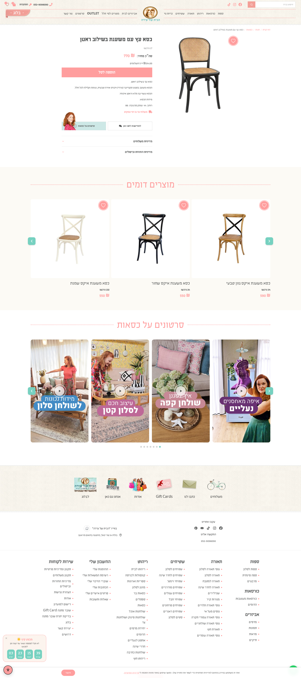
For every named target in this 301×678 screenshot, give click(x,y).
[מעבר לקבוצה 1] (160, 447)
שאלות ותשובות (99, 599)
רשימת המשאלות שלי (95, 575)
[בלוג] (18, 14)
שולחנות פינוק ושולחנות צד (131, 620)
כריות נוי (168, 13)
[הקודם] (269, 241)
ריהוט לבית (138, 569)
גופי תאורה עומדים (208, 635)
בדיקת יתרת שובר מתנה (56, 616)
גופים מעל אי (212, 611)
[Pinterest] (196, 528)
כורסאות (210, 13)
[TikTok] (229, 4)
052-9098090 (40, 4)
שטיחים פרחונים (172, 605)
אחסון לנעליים (136, 640)
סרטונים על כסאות (86, 126)
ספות (220, 13)
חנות (257, 29)
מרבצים (252, 581)
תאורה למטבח (211, 581)
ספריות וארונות (136, 581)
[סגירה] (6, 638)
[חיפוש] (251, 4)
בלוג (68, 622)
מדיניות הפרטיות (131, 673)
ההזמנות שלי (100, 569)
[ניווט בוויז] (87, 528)
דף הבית (266, 29)
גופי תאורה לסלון (209, 569)
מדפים (253, 622)
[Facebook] (240, 4)
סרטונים (79, 13)
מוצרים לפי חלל (110, 13)
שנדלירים (214, 593)
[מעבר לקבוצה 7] (141, 447)
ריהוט (200, 13)
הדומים (252, 604)
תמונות (253, 628)
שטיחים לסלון (173, 569)
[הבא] (32, 241)
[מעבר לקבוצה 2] (157, 447)
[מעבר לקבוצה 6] (144, 447)
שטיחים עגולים (173, 593)
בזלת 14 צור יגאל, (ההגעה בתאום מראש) (97, 535)
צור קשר (68, 13)
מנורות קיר (213, 599)
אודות (67, 598)
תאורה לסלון (212, 575)
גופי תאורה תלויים (209, 605)
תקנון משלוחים (62, 575)
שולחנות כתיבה (136, 652)
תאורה (190, 13)
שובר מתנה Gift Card (57, 610)
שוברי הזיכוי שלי (97, 581)
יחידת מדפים (137, 628)
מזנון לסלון (138, 587)
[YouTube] (202, 528)
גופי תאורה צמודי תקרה (205, 617)
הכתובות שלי (100, 587)
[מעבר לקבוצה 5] (147, 447)
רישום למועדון (62, 604)
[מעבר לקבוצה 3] (154, 447)
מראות (253, 634)
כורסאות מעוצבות (246, 598)
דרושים (66, 634)
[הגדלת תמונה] (199, 75)
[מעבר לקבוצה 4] (150, 447)
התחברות (24, 4)
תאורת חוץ (213, 629)
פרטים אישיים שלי (96, 593)
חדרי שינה (139, 646)
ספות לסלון (250, 569)
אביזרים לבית (129, 13)
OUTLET (93, 13)
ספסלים (140, 599)
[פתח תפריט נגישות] (8, 670)
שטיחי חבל (175, 599)
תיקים (253, 640)
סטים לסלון (175, 617)
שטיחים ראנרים (172, 611)
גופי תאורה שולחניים (207, 623)
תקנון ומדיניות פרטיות (57, 569)
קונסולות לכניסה (135, 575)
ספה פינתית (249, 575)
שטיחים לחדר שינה (170, 575)
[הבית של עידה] (150, 13)
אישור (68, 673)
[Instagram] (234, 4)
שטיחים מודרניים (171, 587)
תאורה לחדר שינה (209, 587)
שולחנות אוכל (137, 611)
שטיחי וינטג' (174, 581)
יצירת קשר (64, 628)
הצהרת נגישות (62, 592)
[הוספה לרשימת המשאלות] (233, 41)
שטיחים (179, 13)
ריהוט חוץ (139, 658)
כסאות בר (139, 593)
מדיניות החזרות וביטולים (61, 584)
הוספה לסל (107, 72)
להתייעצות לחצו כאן (132, 126)
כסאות (249, 29)
